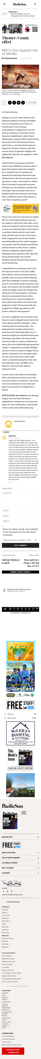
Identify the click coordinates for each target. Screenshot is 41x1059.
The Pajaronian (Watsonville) (11, 979)
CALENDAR (6, 873)
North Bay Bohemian (5, 928)
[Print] (34, 103)
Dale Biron (12, 436)
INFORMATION (7, 837)
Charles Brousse (10, 58)
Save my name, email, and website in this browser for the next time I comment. (20, 532)
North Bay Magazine (5, 945)
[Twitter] (14, 103)
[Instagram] (7, 891)
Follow (34, 718)
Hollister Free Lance (8, 961)
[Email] (29, 103)
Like (35, 714)
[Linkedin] (18, 103)
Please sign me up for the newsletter (14, 540)
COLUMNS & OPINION (9, 863)
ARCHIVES (24, 813)
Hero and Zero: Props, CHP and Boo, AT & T (31, 562)
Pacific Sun (5, 933)
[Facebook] (10, 103)
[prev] (3, 14)
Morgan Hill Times (8, 970)
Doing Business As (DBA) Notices (7, 1013)
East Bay (5, 941)
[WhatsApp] (23, 103)
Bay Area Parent (7, 938)
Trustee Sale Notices (6, 1019)
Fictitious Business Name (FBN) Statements (6, 1007)
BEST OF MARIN (7, 868)
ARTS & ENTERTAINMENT (11, 858)
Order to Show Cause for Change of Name (7, 1025)
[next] (6, 14)
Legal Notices (6, 1002)
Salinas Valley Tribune (9, 976)
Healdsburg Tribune (8, 959)
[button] (35, 4)
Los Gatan (5, 967)
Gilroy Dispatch (7, 956)
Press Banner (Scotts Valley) (11, 973)
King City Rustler (7, 964)
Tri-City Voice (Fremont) (10, 982)
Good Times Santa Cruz (6, 916)
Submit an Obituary (5, 998)
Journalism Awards (8, 1039)
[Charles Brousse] (8, 424)
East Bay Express (5, 911)
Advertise (5, 993)
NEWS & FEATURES (8, 853)
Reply (10, 482)
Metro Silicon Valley (6, 922)
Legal (4, 995)
